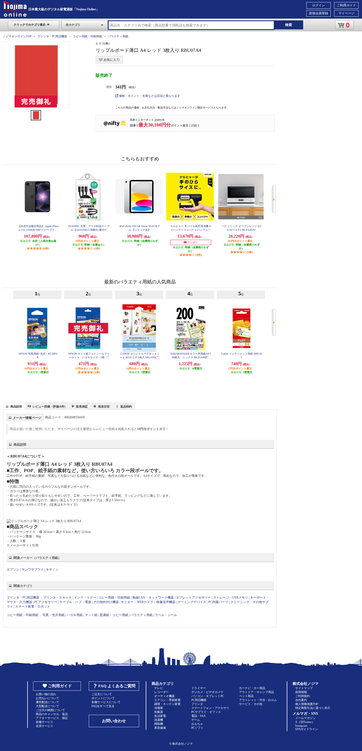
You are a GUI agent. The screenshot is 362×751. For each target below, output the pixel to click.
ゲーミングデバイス (192, 602)
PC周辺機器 (198, 700)
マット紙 (91, 615)
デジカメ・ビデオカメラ (207, 692)
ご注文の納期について (50, 710)
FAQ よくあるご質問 (116, 686)
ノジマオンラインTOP (17, 36)
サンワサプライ (32, 569)
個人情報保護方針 (307, 703)
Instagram (301, 725)
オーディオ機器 (164, 696)
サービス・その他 (250, 703)
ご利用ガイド (346, 5)
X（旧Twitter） (305, 721)
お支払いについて (47, 698)
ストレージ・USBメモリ (230, 597)
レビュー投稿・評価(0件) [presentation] (49, 406)
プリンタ (197, 703)
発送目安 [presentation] (104, 406)
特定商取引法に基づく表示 (312, 707)
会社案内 (301, 700)
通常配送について (47, 702)
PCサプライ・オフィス (206, 711)
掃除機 (158, 723)
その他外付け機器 (106, 602)
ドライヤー (198, 688)
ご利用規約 (302, 696)
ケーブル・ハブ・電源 (75, 602)
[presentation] (13, 405)
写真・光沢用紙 (53, 615)
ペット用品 (246, 696)
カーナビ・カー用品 (252, 688)
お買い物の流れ (46, 694)
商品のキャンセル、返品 (52, 714)
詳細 (194, 125)
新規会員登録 (318, 13)
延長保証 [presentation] (82, 406)
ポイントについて (103, 698)
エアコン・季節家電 (167, 700)
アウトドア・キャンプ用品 (256, 692)
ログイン (318, 5)
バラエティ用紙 (118, 36)
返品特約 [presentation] (126, 406)
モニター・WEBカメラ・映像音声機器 (148, 602)
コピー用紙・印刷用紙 (87, 36)
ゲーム (195, 719)
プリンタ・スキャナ (57, 597)
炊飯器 (158, 711)
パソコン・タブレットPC (207, 696)
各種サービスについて (106, 702)
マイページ (346, 13)
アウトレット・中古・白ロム (258, 700)
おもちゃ (197, 723)
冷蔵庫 (158, 707)
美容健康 (160, 727)
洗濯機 (158, 719)
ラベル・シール (166, 615)
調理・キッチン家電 (167, 703)
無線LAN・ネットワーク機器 (153, 597)
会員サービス (44, 725)
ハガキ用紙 (75, 615)
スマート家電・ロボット (32, 606)
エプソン (13, 569)
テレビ (158, 688)
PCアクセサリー (45, 602)
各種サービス (44, 721)
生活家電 (160, 715)
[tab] (14, 405)
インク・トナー (85, 597)
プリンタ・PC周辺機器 (52, 36)
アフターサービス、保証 (52, 718)
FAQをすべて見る (102, 706)
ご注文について (101, 694)
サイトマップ (304, 688)
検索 (288, 25)
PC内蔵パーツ (218, 602)
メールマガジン (305, 718)
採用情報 (301, 692)
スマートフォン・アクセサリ (210, 707)
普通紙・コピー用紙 (114, 615)
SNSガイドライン (306, 729)
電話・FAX (198, 715)
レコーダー (161, 692)
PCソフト (197, 727)
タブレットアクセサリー (193, 597)
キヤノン (52, 569)
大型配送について (47, 706)
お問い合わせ (114, 721)
